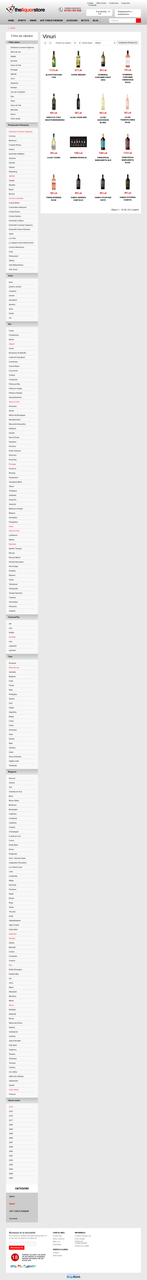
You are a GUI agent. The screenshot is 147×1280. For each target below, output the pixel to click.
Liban (11, 752)
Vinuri (33, 20)
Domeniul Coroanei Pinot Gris (103, 77)
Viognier (12, 611)
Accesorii (71, 20)
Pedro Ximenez (15, 451)
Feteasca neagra (15, 389)
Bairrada (12, 947)
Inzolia (11, 411)
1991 (11, 1156)
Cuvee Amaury (78, 75)
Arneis (11, 348)
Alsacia (12, 783)
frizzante (13, 61)
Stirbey (11, 261)
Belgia (11, 717)
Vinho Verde (15, 119)
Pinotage (14, 70)
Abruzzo (12, 778)
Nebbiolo (12, 429)
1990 (11, 1151)
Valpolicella (13, 1081)
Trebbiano (13, 491)
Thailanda (13, 766)
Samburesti (13, 1032)
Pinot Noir (13, 460)
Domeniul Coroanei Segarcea (22, 48)
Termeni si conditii (82, 1246)
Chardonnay (14, 335)
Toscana (12, 912)
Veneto (11, 1085)
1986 (11, 1138)
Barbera (12, 513)
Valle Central (14, 925)
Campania (13, 818)
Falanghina (13, 522)
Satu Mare (13, 1045)
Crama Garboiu (15, 216)
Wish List (56, 1242)
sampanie (13, 646)
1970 (12, 79)
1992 (11, 1160)
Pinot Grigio (13, 566)
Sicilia (11, 907)
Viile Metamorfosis (16, 265)
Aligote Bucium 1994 (54, 76)
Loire (11, 872)
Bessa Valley (14, 801)
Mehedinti (13, 992)
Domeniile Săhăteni (16, 154)
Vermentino (13, 602)
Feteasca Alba (14, 384)
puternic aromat (15, 287)
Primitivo (12, 571)
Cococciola (13, 371)
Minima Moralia (78, 158)
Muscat (11, 553)
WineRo (12, 185)
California (13, 814)
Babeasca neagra (16, 509)
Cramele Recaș (15, 145)
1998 (11, 1174)
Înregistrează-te (124, 11)
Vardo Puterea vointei (128, 198)
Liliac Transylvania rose (127, 119)
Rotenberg (13, 172)
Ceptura (12, 827)
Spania (11, 699)
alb (10, 624)
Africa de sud (15, 52)
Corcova (12, 136)
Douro (11, 849)
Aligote (13, 56)
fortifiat (11, 633)
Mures (13, 114)
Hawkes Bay (14, 974)
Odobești (12, 1014)
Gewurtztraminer (15, 397)
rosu (10, 628)
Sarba (11, 580)
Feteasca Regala (15, 393)
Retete (85, 20)
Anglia (11, 708)
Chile (11, 681)
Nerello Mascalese (16, 562)
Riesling (12, 473)
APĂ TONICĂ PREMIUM (51, 20)
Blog (95, 20)
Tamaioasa (13, 584)
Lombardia (13, 876)
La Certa (12, 238)
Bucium (12, 194)
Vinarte (11, 181)
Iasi (10, 978)
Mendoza (12, 996)
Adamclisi (14, 83)
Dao (12, 96)
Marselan (14, 110)
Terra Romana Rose (53, 198)
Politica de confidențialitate (81, 1242)
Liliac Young (53, 158)
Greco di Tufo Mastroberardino (53, 118)
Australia (12, 672)
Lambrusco (13, 535)
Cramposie (13, 380)
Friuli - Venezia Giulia (17, 858)
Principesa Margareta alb (103, 159)
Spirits (22, 20)
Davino (11, 149)
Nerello (12, 433)
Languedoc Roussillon (18, 863)
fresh (11, 282)
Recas (11, 1019)
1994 (11, 1169)
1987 (11, 1142)
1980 (11, 1125)
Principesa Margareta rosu (128, 160)
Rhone (11, 898)
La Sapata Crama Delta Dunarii (21, 243)
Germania (13, 730)
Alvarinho (12, 500)
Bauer (11, 190)
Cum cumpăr (80, 1239)
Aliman (11, 943)
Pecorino (12, 446)
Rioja (11, 903)
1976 (11, 1116)
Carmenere (13, 362)
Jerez (11, 983)
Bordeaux (13, 805)
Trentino (12, 1067)
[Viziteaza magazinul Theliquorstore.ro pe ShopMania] (73, 1276)
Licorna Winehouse (16, 247)
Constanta (13, 956)
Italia (11, 690)
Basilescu (13, 141)
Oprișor (12, 167)
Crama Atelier (14, 203)
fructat (11, 313)
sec (10, 318)
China (11, 725)
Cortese (12, 375)
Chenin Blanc (14, 366)
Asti (10, 787)
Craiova (12, 961)
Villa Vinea (13, 269)
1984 (11, 1129)
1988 (11, 1147)
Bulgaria (12, 677)
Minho (11, 1001)
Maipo (11, 881)
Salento (12, 1027)
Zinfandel (12, 495)
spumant (12, 650)
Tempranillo (13, 589)
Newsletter (57, 1244)
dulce (11, 309)
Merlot (11, 340)
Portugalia (13, 694)
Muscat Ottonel (15, 558)
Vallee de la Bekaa (16, 1076)
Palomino (12, 442)
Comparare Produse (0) (127, 43)
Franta (11, 685)
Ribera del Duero (15, 1023)
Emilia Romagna (15, 970)
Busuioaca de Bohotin (17, 353)
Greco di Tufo (15, 65)
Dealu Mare (13, 845)
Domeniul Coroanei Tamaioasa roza (127, 78)
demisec (12, 305)
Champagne (14, 832)
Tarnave (12, 1054)
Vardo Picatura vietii (103, 198)
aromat (11, 296)
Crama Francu (14, 212)
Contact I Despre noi (83, 1236)
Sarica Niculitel (15, 1041)
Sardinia (12, 1036)
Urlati (11, 916)
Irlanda (11, 739)
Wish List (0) (101, 3)
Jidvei (11, 234)
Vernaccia (13, 606)
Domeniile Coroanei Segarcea (21, 225)
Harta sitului (57, 1255)
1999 (11, 1178)
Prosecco (12, 469)
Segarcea (13, 1050)
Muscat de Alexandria (17, 424)
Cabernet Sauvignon (17, 357)
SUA (10, 703)
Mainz (11, 987)
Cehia (11, 721)
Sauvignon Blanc (15, 482)
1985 (11, 1134)
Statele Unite (14, 761)
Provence (12, 889)
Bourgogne (13, 809)
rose (10, 642)
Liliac (11, 252)
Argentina (13, 712)
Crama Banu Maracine (18, 207)
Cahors (12, 952)
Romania (12, 663)
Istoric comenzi (58, 1239)
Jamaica (12, 748)
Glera (12, 101)
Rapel (11, 894)
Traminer (12, 598)
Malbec (12, 540)
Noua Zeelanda (15, 757)
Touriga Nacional (15, 593)
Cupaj (11, 331)
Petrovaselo (13, 256)
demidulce (13, 300)
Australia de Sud (15, 792)
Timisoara (13, 1059)
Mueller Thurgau (15, 549)
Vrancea (12, 1094)
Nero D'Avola (14, 437)
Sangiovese (13, 478)
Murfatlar (12, 1010)
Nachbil (12, 163)
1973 (11, 1111)
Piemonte (12, 885)
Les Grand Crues (15, 867)
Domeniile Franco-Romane (19, 229)
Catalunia (13, 823)
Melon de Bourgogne (17, 415)
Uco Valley (13, 1072)
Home (11, 20)
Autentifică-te (123, 14)
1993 (11, 1165)
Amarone (12, 504)
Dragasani (13, 854)
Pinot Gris (13, 455)
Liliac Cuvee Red (78, 117)
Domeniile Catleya (16, 221)
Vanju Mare (13, 930)
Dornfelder (13, 518)
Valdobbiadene (15, 921)
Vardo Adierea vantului (78, 198)
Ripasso (12, 575)
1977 (11, 1120)
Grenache (13, 406)
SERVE (13, 74)
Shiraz (11, 486)
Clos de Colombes (17, 92)
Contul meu (113, 3)
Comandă (92, 5)
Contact (90, 3)
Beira (11, 796)
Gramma (12, 158)
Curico (11, 841)
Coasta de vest (15, 836)
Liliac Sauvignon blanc (103, 120)
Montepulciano (15, 420)
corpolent (12, 291)
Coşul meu (125, 3)
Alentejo (13, 88)
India (11, 734)
